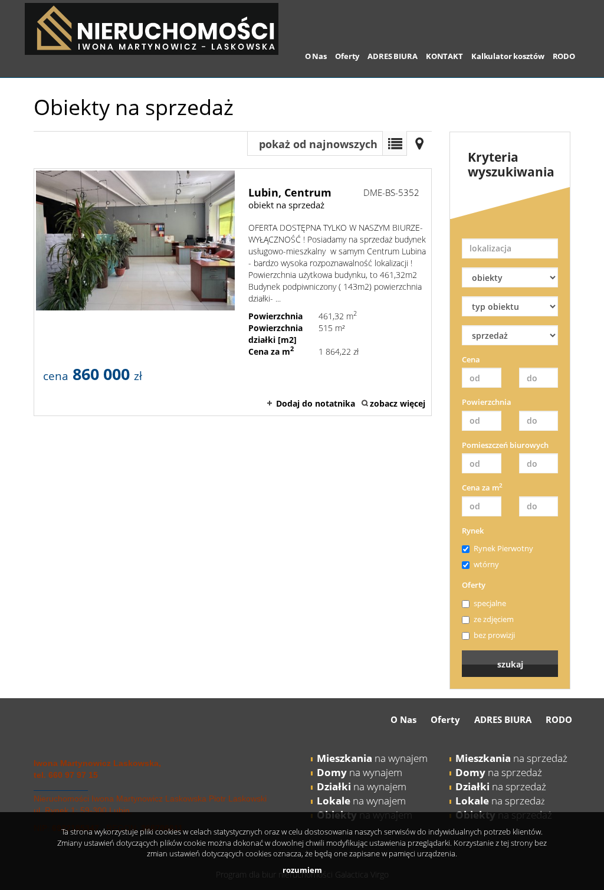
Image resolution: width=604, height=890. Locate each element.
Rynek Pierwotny (503, 548)
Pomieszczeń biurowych (505, 445)
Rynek (473, 530)
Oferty (347, 56)
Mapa (419, 143)
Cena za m (482, 487)
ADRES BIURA (392, 56)
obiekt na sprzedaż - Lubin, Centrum (232, 292)
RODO (564, 56)
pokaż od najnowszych (318, 144)
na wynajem (372, 758)
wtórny (486, 564)
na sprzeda (498, 800)
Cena (471, 359)
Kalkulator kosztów (507, 56)
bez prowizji (494, 635)
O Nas (316, 56)
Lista (394, 143)
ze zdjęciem (494, 619)
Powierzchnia (486, 402)
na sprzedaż (511, 758)
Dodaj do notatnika (315, 403)
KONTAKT (444, 56)
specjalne (490, 603)
